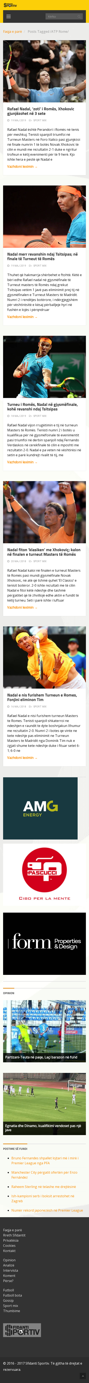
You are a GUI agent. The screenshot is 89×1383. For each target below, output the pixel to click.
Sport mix (40, 120)
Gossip (8, 1300)
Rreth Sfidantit (14, 1235)
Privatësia (10, 1240)
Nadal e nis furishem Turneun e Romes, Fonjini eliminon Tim (42, 697)
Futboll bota (12, 1295)
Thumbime (11, 1311)
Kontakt (9, 1250)
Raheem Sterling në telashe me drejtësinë (43, 1186)
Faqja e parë (12, 31)
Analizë (8, 1265)
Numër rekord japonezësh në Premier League (47, 1210)
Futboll (8, 1290)
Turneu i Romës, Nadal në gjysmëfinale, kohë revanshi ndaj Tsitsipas (42, 406)
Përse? (8, 1281)
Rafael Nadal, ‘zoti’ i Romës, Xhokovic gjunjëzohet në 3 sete (40, 111)
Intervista (10, 1270)
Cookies (9, 1245)
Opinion (9, 1260)
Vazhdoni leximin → (22, 166)
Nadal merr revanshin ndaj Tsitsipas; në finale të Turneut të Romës (42, 256)
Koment (9, 1275)
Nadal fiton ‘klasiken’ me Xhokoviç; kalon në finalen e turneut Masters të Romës (44, 551)
